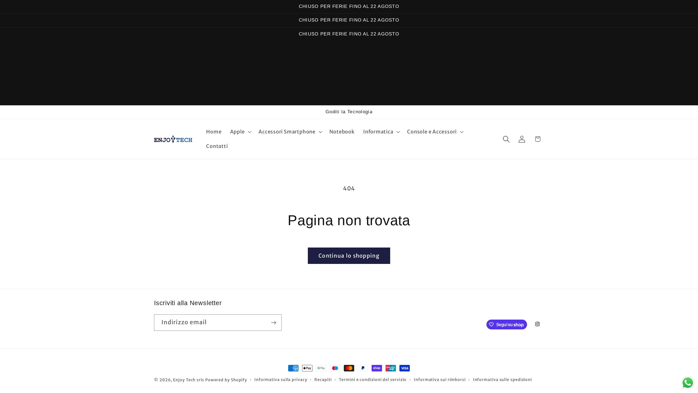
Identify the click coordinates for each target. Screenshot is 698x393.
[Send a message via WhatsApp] (687, 382)
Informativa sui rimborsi (440, 379)
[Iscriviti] (273, 322)
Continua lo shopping (349, 255)
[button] (240, 131)
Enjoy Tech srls (189, 379)
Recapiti (323, 379)
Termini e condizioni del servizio (373, 379)
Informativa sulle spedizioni (502, 379)
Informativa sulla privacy (280, 379)
